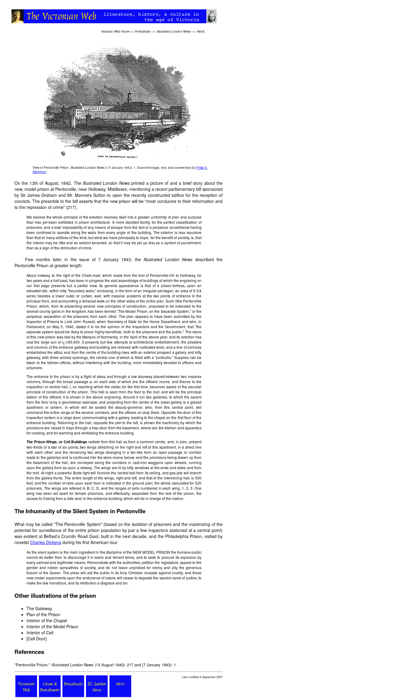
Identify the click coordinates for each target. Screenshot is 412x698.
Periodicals (142, 31)
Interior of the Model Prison (52, 626)
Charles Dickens (45, 542)
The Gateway (39, 608)
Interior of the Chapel (47, 620)
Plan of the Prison (43, 614)
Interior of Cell (40, 632)
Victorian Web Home (115, 31)
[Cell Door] (37, 639)
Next (200, 31)
